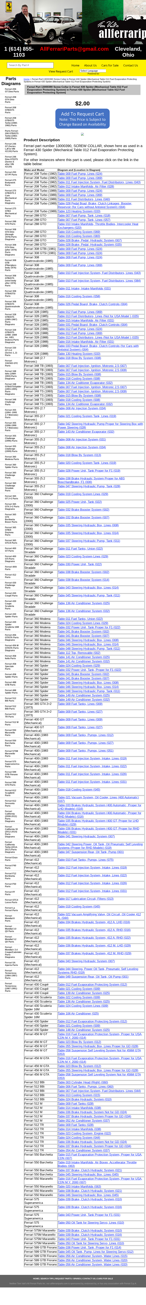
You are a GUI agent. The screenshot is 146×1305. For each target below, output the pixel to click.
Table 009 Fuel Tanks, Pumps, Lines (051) (86, 750)
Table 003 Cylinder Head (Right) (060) (83, 1082)
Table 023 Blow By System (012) (79, 1042)
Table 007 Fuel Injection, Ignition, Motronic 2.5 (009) (92, 370)
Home (75, 65)
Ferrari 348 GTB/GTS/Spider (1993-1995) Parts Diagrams (12, 389)
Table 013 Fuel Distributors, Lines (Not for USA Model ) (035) (98, 316)
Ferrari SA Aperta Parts (11, 963)
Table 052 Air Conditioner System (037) (84, 1120)
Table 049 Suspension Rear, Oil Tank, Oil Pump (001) (93, 976)
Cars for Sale (110, 65)
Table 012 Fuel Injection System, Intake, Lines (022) (92, 875)
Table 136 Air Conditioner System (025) (84, 603)
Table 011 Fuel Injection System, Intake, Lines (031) (92, 782)
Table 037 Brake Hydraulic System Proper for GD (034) (94, 1116)
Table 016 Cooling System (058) (79, 296)
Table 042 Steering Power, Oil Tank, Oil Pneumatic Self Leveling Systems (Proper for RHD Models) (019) (100, 846)
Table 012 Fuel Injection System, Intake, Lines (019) (92, 867)
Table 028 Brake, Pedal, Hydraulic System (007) (90, 240)
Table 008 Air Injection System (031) (82, 439)
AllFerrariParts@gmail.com (74, 49)
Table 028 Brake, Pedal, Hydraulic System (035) (90, 244)
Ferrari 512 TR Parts (10, 715)
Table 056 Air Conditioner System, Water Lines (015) (92, 1256)
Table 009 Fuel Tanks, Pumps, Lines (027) (86, 743)
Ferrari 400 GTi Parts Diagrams (10, 559)
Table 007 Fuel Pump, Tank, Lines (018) (84, 215)
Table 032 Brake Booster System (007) (83, 517)
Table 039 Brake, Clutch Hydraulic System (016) (90, 1207)
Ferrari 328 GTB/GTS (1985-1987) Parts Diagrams (11, 319)
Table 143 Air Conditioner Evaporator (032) (86, 431)
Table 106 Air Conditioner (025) (78, 1013)
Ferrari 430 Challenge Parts (10, 585)
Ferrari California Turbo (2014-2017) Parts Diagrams (11, 847)
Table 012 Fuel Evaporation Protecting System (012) (92, 984)
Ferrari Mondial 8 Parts (10, 918)
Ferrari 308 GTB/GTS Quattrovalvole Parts (12, 305)
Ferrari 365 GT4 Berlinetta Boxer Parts (11, 518)
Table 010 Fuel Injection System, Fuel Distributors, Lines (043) (99, 273)
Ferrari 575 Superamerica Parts (12, 764)
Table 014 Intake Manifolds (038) (79, 1108)
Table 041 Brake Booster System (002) (83, 631)
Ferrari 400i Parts (11, 568)
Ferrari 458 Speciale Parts (10, 666)
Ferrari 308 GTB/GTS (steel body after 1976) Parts (10, 280)
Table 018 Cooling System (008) (79, 378)
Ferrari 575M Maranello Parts (11, 753)
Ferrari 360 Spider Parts (11, 466)
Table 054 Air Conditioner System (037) (84, 1150)
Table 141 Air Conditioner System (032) (84, 661)
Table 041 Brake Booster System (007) (83, 636)
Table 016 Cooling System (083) (79, 236)
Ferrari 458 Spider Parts (11, 675)
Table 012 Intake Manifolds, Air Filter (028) (86, 186)
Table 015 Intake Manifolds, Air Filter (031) (86, 320)
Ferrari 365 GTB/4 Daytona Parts (10, 531)
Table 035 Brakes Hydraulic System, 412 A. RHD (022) (94, 937)
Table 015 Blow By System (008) (79, 374)
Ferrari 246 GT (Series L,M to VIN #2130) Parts (11, 148)
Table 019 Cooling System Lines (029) (83, 494)
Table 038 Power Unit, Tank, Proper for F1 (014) (89, 1247)
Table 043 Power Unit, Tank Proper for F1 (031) (89, 1215)
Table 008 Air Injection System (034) (82, 408)
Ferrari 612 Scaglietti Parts (10, 793)
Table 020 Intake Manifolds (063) (79, 1186)
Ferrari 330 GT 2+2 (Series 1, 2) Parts (11, 352)
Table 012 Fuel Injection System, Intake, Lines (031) (92, 891)
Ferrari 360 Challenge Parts (10, 475)
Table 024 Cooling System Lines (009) (83, 1005)
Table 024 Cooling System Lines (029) (83, 623)
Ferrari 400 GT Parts (10, 549)
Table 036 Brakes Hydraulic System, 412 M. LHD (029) (94, 945)
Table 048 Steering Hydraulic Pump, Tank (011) (89, 648)
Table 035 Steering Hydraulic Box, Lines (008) (88, 525)
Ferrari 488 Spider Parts (11, 691)
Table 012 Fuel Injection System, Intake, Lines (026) (92, 883)
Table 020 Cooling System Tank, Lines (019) (87, 463)
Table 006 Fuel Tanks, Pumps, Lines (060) (86, 1086)
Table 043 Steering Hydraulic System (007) (86, 961)
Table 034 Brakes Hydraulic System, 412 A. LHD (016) (94, 922)
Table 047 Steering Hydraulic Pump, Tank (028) (89, 486)
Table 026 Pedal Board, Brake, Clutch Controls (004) (92, 304)
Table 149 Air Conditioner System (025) (84, 695)
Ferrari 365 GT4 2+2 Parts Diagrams (12, 506)
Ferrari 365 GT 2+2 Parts (11, 497)
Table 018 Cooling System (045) (79, 789)
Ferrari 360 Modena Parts (12, 458)
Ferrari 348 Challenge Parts (10, 402)
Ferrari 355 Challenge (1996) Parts (11, 438)
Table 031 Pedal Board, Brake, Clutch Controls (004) (92, 324)
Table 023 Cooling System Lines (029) (83, 556)
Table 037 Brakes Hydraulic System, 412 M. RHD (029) (94, 953)
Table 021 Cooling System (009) (79, 988)
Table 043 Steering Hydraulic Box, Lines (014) (88, 587)
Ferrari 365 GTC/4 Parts (11, 541)
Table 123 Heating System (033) (79, 211)
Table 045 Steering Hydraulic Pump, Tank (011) (89, 595)
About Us (90, 65)
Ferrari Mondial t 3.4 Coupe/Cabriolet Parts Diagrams (12, 952)
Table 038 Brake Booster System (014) (83, 580)
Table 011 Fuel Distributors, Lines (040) (84, 199)
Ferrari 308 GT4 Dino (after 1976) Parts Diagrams (11, 250)
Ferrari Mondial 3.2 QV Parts (10, 939)
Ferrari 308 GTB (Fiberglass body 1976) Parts (10, 265)
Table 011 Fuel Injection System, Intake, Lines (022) (92, 766)
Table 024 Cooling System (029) (79, 665)
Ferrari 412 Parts (10, 576)
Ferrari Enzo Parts (11, 858)
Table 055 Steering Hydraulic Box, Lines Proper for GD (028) (98, 1046)
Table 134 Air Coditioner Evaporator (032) (85, 383)
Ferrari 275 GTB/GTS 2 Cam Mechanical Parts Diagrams (11, 196)
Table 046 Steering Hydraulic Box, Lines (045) (88, 1195)
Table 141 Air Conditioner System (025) (84, 657)
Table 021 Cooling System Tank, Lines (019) (87, 416)
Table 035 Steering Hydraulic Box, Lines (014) (88, 533)
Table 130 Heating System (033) (79, 353)
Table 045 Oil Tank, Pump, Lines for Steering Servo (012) (96, 1251)
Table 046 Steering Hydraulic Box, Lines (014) (88, 644)
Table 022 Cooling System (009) (79, 997)
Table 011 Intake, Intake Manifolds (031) (84, 288)
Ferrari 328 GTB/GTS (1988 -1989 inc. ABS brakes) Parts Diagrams (12, 336)
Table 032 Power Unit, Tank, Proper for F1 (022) (89, 670)
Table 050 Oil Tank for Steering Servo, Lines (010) (91, 1222)
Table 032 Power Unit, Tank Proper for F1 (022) (89, 627)
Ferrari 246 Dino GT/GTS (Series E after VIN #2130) (11, 162)
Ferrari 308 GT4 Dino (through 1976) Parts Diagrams (11, 234)
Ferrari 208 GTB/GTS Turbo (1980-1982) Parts (11, 122)
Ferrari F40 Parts (10, 866)
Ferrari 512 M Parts (12, 723)
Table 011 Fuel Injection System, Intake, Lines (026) (92, 774)
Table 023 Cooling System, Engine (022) (84, 1133)
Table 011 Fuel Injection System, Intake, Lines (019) (92, 758)
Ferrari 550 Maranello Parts (10, 732)
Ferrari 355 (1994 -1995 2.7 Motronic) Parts (11, 414)
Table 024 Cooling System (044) (79, 1137)
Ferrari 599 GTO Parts (10, 783)
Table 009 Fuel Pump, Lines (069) (80, 178)
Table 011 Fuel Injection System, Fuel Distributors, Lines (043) (99, 182)
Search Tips (47, 1279)
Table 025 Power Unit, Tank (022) (80, 502)
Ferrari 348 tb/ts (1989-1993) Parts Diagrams (11, 375)
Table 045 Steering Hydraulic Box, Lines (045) (88, 1174)
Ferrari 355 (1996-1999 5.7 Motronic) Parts (11, 427)
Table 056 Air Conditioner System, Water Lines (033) (92, 1264)
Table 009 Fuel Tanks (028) (76, 1103)
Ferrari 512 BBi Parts (10, 707)
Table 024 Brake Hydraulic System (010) (85, 1099)
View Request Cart (61, 71)
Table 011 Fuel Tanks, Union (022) (80, 548)
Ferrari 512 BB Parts (10, 699)
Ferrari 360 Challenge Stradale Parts (10, 487)
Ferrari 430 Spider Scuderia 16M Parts (12, 626)
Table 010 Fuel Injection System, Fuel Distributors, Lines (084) (99, 280)
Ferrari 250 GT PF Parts (11, 173)
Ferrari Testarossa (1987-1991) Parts (11, 987)
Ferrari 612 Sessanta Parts (10, 803)
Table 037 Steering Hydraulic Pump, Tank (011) (89, 541)
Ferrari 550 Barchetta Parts (10, 743)
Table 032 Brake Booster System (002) (83, 509)
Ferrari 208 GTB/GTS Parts (10, 110)
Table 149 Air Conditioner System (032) (84, 699)
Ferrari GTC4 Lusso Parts (11, 901)
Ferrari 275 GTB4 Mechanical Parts (11, 212)
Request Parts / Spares (68, 1279)
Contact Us (130, 65)
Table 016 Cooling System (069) (79, 232)
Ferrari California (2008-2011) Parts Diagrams (11, 816)
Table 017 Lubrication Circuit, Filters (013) (86, 898)
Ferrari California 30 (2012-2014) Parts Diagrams (11, 832)
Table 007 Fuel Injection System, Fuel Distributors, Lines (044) (99, 1091)
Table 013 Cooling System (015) (79, 1095)
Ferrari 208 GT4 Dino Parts (10, 99)
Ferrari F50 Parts (10, 885)
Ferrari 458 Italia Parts (10, 657)
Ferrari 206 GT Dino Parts (12, 90)
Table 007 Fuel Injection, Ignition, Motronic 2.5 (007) (92, 365)
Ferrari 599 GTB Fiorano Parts (11, 774)
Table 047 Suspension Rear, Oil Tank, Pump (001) (91, 852)
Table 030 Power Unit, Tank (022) (80, 564)
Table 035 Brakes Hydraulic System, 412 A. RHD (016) (94, 930)
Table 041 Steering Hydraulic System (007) (86, 836)
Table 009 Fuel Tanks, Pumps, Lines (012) (86, 735)
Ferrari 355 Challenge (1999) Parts (11, 449)
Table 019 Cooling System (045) (79, 906)
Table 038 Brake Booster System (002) (83, 572)
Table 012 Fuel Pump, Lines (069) (80, 312)
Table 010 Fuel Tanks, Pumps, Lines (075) (86, 859)
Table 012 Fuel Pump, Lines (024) (80, 329)
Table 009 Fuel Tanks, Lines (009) (80, 704)
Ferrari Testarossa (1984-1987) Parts (11, 974)
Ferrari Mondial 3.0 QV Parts (10, 929)
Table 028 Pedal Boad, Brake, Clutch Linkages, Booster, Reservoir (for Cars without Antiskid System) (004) (95, 205)
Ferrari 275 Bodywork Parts (10, 182)
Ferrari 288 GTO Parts (10, 222)
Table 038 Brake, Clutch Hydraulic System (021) (90, 1190)
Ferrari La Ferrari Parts (11, 909)
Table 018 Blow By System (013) (79, 455)
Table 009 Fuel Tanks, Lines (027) (80, 711)
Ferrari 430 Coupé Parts (11, 594)
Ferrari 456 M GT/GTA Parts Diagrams (12, 648)
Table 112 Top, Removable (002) (79, 653)
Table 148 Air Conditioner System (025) (84, 1030)
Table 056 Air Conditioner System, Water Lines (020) (92, 1260)
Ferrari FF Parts (10, 893)
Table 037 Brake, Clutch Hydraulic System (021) (90, 1170)
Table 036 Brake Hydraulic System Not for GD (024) (92, 1112)
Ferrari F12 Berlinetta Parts (10, 876)
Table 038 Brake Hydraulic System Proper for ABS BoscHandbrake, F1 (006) (91, 480)
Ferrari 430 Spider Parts (11, 615)
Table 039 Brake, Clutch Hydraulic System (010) (90, 1199)
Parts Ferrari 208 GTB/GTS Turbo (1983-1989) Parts (12, 135)
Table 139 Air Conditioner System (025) (84, 993)
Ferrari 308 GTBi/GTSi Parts (10, 293)
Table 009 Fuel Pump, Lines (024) (80, 173)
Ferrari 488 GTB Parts (10, 683)
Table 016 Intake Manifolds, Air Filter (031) (86, 341)
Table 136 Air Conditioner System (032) (84, 611)
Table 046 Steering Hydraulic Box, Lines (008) (88, 640)
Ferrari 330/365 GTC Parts (11, 363)
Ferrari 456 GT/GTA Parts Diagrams (12, 637)
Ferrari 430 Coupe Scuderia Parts (10, 605)
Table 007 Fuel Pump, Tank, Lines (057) (84, 219)
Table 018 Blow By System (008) (79, 358)
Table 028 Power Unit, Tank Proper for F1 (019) (89, 470)
